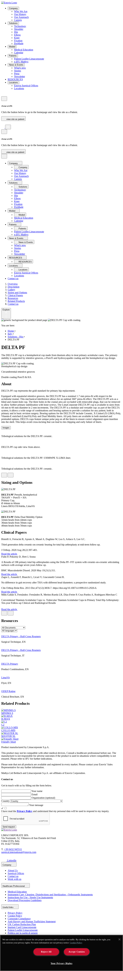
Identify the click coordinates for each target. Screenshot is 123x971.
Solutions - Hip (16, 336)
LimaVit (5, 677)
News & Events (16, 65)
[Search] (2, 123)
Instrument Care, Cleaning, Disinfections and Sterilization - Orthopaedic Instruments (50, 894)
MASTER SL (8, 736)
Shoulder (18, 29)
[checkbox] (61, 808)
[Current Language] (4, 98)
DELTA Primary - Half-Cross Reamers (21, 636)
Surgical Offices (16, 873)
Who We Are (20, 11)
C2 (2, 724)
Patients (13, 56)
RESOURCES (15, 79)
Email (34, 794)
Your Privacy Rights (61, 963)
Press (16, 73)
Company (13, 8)
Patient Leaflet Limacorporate (29, 58)
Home (11, 331)
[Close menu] (4, 156)
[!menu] (8, 127)
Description (13, 286)
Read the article (9, 553)
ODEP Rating (8, 691)
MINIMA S (7, 713)
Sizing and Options (17, 292)
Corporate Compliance (19, 918)
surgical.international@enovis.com (18, 852)
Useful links (8, 907)
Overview (13, 284)
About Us (13, 870)
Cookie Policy (15, 915)
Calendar (18, 52)
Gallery (11, 289)
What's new (20, 67)
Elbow (17, 34)
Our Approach (21, 17)
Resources (13, 298)
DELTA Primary (9, 663)
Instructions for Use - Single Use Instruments (30, 897)
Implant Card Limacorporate (22, 927)
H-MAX (5, 718)
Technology (20, 26)
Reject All (46, 951)
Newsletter (19, 76)
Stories (17, 70)
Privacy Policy (15, 913)
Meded (12, 46)
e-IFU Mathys (21, 61)
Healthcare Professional (14, 886)
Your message (36, 805)
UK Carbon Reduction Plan (22, 924)
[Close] (119, 939)
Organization (43, 797)
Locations (13, 82)
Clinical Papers (15, 295)
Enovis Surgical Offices (26, 85)
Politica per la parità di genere (23, 933)
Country (5, 801)
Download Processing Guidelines (24, 900)
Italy (10, 333)
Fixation (18, 40)
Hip (16, 32)
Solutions (13, 23)
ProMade (18, 43)
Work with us (14, 879)
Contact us (13, 278)
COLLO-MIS (8, 730)
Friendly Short (8, 741)
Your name (36, 791)
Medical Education (23, 49)
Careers (18, 20)
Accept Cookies (77, 951)
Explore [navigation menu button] (6, 310)
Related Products (16, 301)
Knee (17, 37)
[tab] (6, 427)
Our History (20, 14)
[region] (61, 953)
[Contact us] (2, 94)
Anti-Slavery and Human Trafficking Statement (32, 921)
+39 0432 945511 (13, 849)
